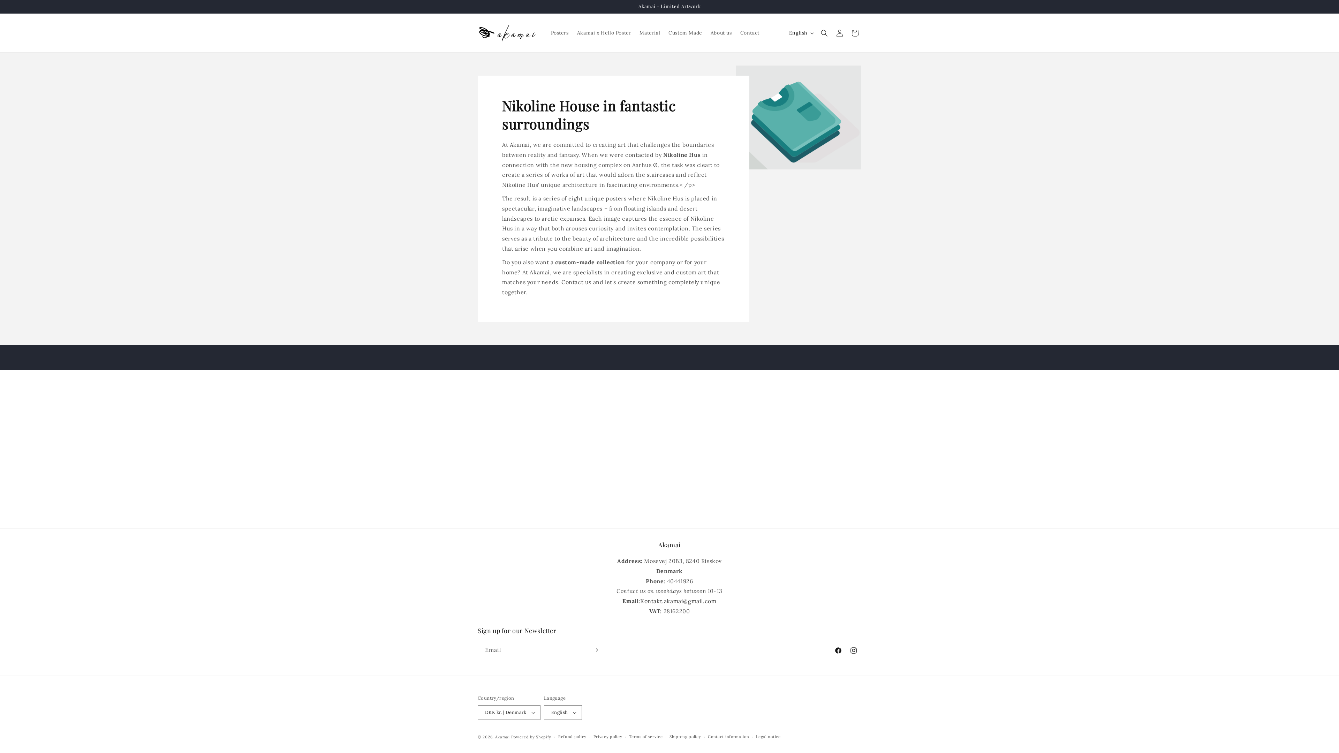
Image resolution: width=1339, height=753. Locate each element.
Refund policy (572, 736)
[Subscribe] (595, 650)
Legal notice (768, 736)
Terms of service (646, 736)
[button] (824, 33)
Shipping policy (685, 736)
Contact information (728, 736)
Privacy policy (607, 736)
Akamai (502, 737)
